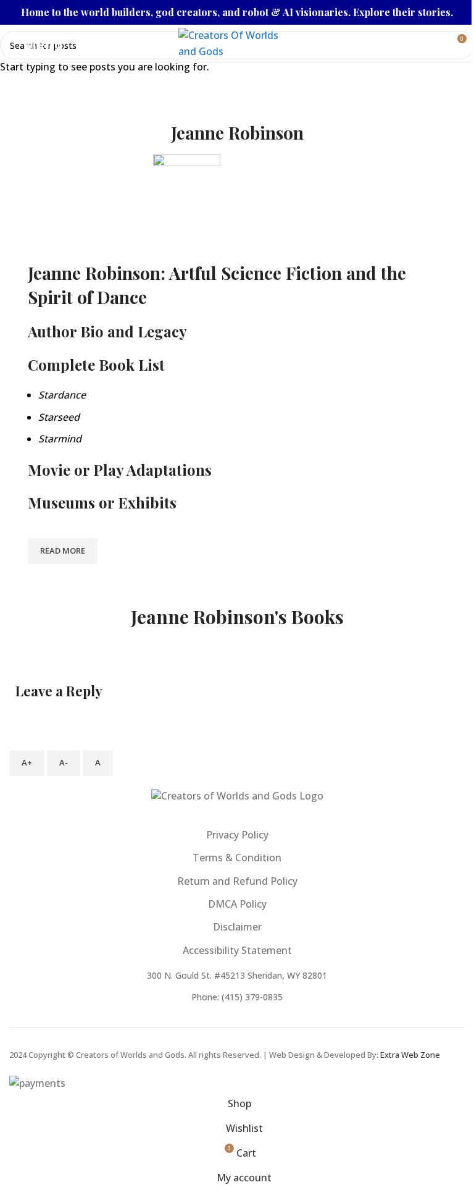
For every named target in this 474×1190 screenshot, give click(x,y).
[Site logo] (237, 42)
